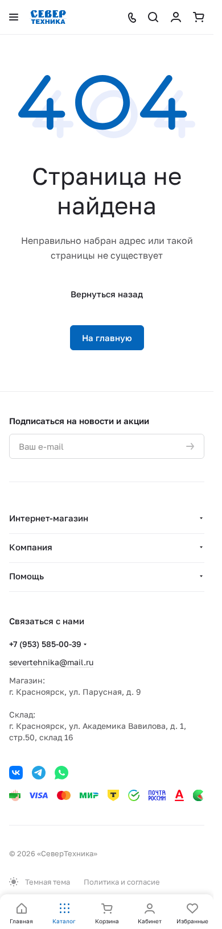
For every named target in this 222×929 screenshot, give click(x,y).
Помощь (26, 576)
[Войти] (176, 17)
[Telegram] (39, 772)
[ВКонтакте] (16, 772)
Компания (30, 547)
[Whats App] (61, 772)
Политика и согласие (122, 881)
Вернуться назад (107, 294)
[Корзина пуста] (198, 17)
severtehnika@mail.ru (51, 662)
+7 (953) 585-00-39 (45, 644)
